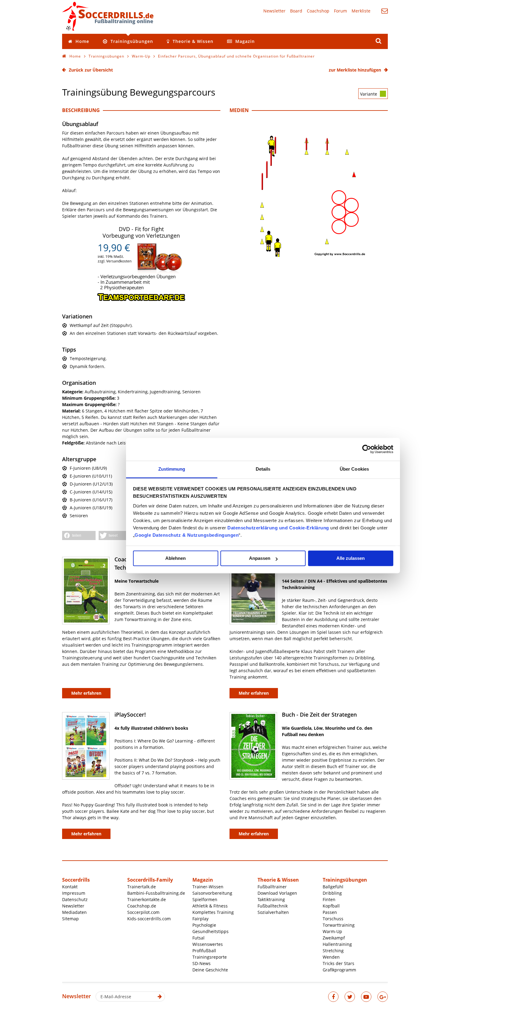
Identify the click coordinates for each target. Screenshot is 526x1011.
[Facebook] (333, 997)
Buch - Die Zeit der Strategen (319, 714)
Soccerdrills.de (107, 16)
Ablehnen (175, 558)
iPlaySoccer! (130, 714)
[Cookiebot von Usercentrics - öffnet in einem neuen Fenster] (366, 449)
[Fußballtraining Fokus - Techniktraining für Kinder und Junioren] (253, 590)
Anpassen (259, 558)
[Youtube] (366, 997)
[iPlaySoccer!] (86, 746)
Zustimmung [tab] (171, 469)
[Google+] (382, 997)
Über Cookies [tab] (354, 469)
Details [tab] (263, 469)
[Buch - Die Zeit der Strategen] (253, 746)
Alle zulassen (350, 558)
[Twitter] (350, 997)
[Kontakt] (384, 11)
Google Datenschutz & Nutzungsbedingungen (187, 535)
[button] (79, 535)
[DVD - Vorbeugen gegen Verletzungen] (141, 300)
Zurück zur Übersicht (91, 70)
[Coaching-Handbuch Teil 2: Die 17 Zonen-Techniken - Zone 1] (86, 590)
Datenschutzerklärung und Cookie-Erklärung (278, 527)
